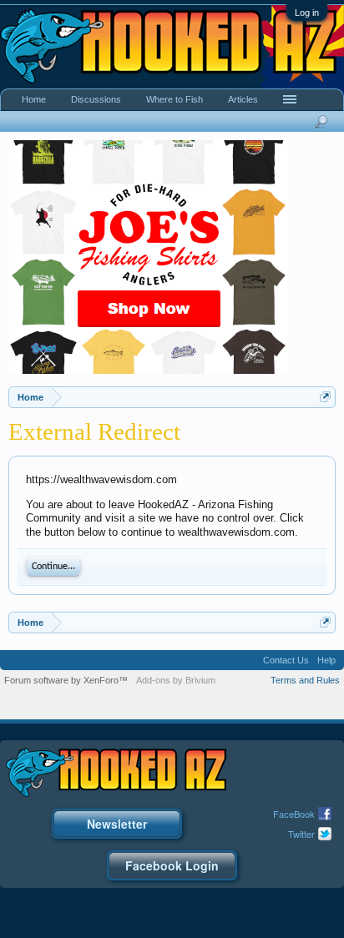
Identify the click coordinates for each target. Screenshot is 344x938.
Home (34, 99)
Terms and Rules (305, 680)
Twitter (301, 833)
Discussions (96, 99)
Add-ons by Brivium (175, 680)
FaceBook (294, 813)
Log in (307, 13)
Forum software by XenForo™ (66, 680)
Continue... (53, 567)
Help (326, 660)
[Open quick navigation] (325, 396)
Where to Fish (174, 99)
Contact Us (286, 660)
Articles (243, 99)
